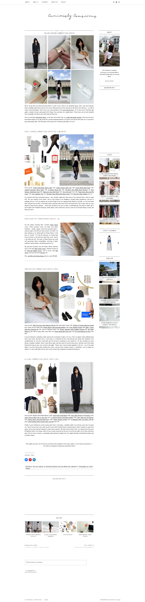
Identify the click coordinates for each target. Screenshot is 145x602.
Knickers (87, 415)
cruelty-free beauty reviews (74, 117)
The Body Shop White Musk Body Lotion (58, 194)
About (27, 2)
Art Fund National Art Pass (83, 331)
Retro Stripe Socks (40, 248)
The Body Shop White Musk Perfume (76, 190)
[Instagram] (113, 2)
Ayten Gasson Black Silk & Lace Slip (36, 417)
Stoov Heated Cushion (75, 327)
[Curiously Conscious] (72, 12)
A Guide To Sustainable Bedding (84, 546)
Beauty (36, 2)
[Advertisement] (59, 496)
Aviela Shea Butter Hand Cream (42, 188)
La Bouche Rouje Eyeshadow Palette (62, 417)
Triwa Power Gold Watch (60, 415)
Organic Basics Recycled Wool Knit (38, 419)
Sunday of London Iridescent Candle (83, 325)
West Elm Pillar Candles (80, 194)
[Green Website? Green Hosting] (85, 526)
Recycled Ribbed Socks (34, 250)
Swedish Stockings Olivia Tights (34, 190)
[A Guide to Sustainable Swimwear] (50, 526)
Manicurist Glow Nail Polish (51, 192)
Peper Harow (54, 225)
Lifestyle (54, 2)
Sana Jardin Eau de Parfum (85, 417)
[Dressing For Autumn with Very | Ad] (33, 526)
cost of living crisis (68, 110)
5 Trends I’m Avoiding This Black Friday (37, 546)
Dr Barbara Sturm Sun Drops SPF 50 (82, 419)
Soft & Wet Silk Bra (76, 415)
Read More (109, 81)
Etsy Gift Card (67, 192)
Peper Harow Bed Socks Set (63, 331)
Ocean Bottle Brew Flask (82, 188)
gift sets (42, 252)
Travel (63, 2)
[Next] (118, 243)
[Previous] (100, 243)
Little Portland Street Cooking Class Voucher (41, 421)
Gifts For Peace (67, 534)
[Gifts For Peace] (68, 526)
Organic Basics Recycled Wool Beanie (54, 327)
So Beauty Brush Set (54, 190)
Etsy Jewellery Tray (37, 194)
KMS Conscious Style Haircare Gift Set (44, 325)
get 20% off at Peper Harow (36, 256)
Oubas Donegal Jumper (60, 419)
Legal (46, 599)
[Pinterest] (116, 2)
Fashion (45, 2)
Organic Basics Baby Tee (63, 188)
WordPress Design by (110, 599)
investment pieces (41, 117)
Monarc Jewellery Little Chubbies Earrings (72, 329)
